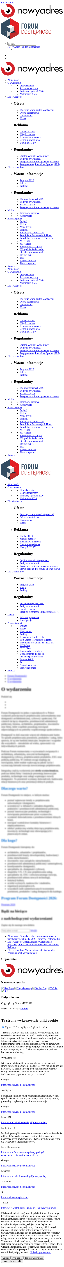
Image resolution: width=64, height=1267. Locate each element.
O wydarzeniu (14, 82)
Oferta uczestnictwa (29, 112)
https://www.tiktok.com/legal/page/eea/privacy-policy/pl (28, 1208)
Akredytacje (26, 215)
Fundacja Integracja (30, 47)
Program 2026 (27, 180)
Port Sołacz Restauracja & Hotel (36, 235)
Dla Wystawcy (14, 96)
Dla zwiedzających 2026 (32, 199)
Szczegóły (21, 1027)
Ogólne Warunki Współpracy (34, 156)
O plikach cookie (39, 1027)
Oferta (26, 941)
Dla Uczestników (16, 167)
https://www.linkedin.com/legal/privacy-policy (24, 1122)
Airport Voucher (28, 260)
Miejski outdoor (27, 134)
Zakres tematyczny (29, 88)
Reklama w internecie (30, 137)
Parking (23, 186)
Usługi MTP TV (28, 142)
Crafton (24, 1008)
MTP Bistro (25, 243)
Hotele (23, 118)
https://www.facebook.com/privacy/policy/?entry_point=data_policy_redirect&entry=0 (22, 1153)
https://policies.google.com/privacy (18, 1084)
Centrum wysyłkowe (30, 140)
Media (10, 210)
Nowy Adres (13, 47)
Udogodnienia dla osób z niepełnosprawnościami (32, 250)
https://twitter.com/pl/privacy (15, 1197)
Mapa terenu (26, 227)
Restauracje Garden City (32, 232)
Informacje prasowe (29, 213)
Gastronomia (26, 115)
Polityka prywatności (30, 158)
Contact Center (27, 131)
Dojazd (23, 221)
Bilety (23, 183)
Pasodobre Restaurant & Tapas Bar (37, 238)
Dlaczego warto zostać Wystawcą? (37, 110)
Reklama (11, 947)
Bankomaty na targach (31, 246)
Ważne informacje (34, 950)
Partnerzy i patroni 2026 (31, 91)
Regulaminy (49, 950)
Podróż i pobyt (14, 218)
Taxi (22, 257)
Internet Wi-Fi (27, 255)
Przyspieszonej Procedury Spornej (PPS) (40, 164)
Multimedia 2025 (28, 94)
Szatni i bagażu (27, 204)
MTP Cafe (25, 241)
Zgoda (8, 1027)
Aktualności (13, 80)
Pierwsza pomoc (28, 263)
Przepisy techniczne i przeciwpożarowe (39, 161)
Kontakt (11, 266)
